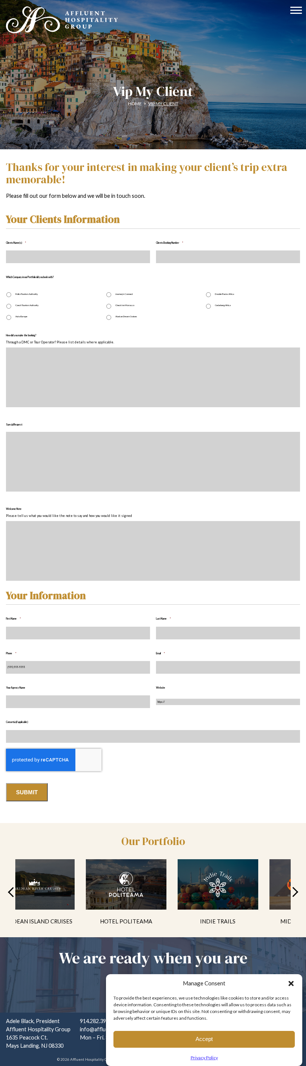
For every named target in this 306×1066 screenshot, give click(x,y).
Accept (204, 1039)
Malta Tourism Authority (26, 294)
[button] (291, 983)
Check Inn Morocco (124, 305)
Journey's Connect (124, 294)
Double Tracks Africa (224, 294)
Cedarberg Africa (223, 305)
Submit (27, 792)
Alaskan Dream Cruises (126, 316)
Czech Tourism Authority (26, 305)
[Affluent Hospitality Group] (153, 19)
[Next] (293, 892)
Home (135, 103)
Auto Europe (21, 316)
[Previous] (13, 892)
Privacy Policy (204, 1057)
